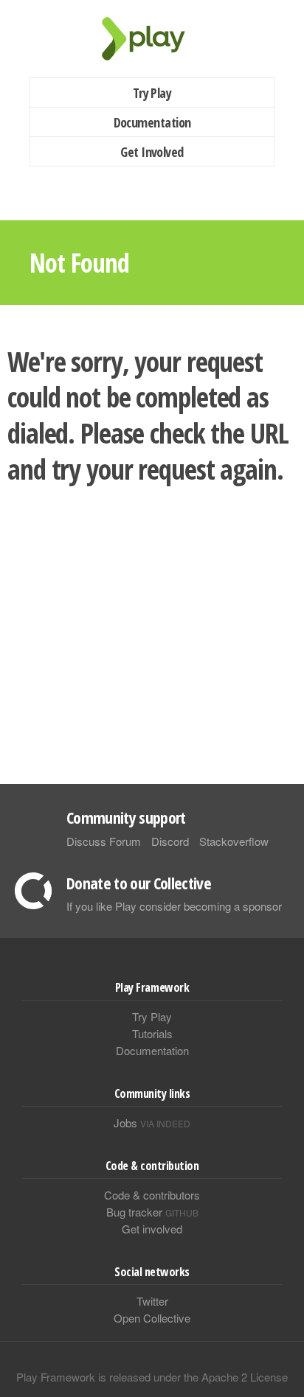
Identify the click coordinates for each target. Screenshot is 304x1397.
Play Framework (152, 39)
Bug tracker (152, 1211)
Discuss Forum (103, 841)
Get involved (152, 1228)
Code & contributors (152, 1194)
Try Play (152, 93)
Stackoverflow (234, 841)
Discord (170, 841)
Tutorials (152, 1033)
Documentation (152, 122)
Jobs (152, 1122)
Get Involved (152, 152)
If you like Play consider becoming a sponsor (174, 906)
